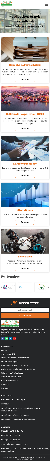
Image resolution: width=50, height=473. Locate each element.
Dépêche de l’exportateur (25, 65)
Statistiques (25, 210)
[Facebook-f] (2, 338)
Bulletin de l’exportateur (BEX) (25, 114)
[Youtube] (14, 338)
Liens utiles (25, 256)
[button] (25, 79)
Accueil (9, 26)
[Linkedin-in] (10, 338)
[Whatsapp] (6, 338)
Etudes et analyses (25, 163)
